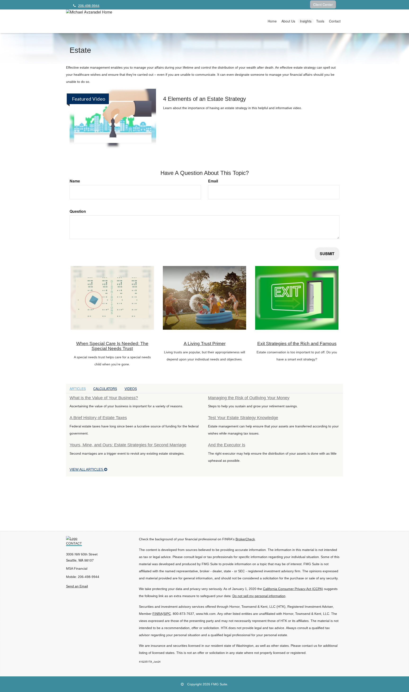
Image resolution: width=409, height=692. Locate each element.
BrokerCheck (245, 539)
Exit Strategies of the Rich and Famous (297, 343)
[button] (288, 21)
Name (75, 181)
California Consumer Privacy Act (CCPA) (293, 589)
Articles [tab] (78, 388)
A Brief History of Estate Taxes (98, 417)
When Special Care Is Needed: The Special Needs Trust (112, 346)
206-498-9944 (88, 6)
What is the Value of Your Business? (104, 397)
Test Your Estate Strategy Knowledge (243, 417)
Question (78, 211)
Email (213, 181)
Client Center (323, 4)
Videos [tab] (130, 388)
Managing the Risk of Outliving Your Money (248, 397)
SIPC (167, 614)
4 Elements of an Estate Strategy (204, 99)
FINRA (157, 614)
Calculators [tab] (105, 388)
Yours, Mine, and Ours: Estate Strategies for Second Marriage (128, 445)
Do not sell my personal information (258, 596)
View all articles (87, 469)
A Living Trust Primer (205, 343)
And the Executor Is (226, 445)
